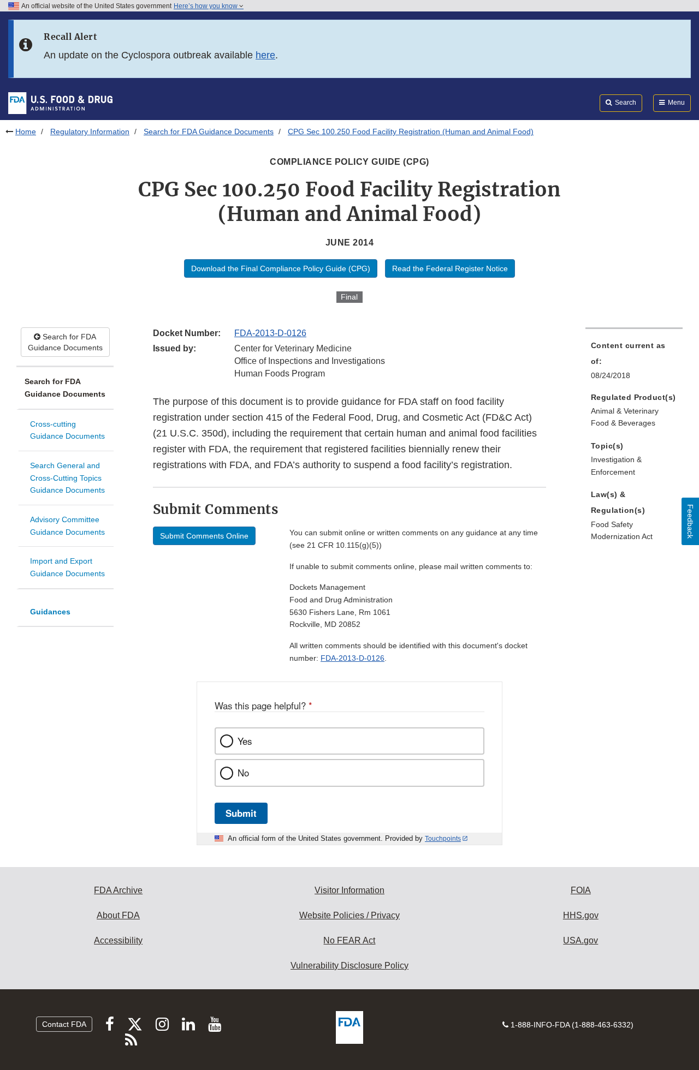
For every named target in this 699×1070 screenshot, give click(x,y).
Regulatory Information (89, 131)
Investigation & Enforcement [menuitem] (616, 465)
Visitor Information (349, 890)
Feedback (690, 521)
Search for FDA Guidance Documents (209, 131)
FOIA (581, 890)
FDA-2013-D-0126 (270, 333)
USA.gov (580, 940)
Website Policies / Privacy (349, 915)
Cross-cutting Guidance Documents (67, 430)
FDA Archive (118, 890)
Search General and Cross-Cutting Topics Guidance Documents (67, 477)
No (243, 772)
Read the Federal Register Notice (450, 268)
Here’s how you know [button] (206, 6)
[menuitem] (634, 363)
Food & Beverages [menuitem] (623, 423)
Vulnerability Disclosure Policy (349, 965)
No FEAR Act (349, 940)
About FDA (118, 915)
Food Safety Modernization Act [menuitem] (622, 530)
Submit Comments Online (204, 535)
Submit (241, 813)
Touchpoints (443, 838)
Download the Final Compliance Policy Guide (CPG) (280, 268)
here (265, 55)
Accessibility (118, 940)
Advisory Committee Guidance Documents (67, 525)
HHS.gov (581, 915)
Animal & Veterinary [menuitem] (625, 411)
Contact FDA (64, 1024)
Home (25, 131)
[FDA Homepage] (60, 102)
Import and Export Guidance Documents (67, 567)
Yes (245, 741)
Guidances (50, 611)
